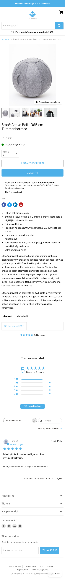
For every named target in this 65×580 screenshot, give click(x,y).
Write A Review (32, 406)
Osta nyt (32, 172)
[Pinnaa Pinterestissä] (21, 204)
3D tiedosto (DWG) (14, 326)
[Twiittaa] (9, 204)
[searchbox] (17, 420)
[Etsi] (59, 25)
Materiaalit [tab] (22, 316)
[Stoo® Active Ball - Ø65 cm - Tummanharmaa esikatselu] (5, 113)
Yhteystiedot (30, 566)
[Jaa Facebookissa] (4, 204)
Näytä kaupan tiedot (13, 192)
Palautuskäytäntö (40, 569)
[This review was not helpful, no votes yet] (58, 478)
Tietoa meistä (14, 566)
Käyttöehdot (23, 569)
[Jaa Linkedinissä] (15, 204)
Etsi (41, 566)
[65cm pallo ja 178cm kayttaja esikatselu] (51, 113)
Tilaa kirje (49, 550)
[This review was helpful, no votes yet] (53, 478)
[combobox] (50, 428)
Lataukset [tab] (7, 316)
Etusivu (6, 39)
